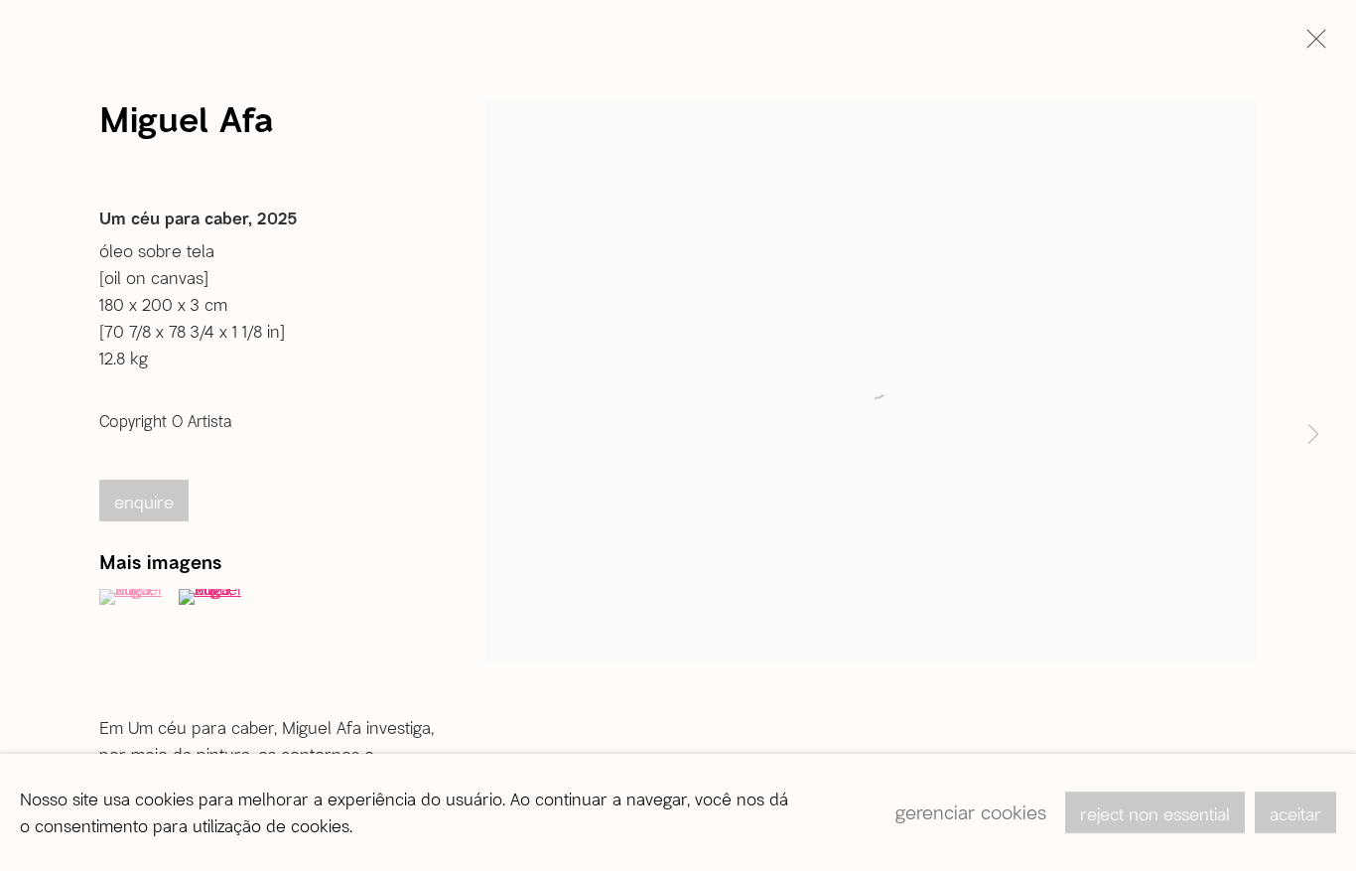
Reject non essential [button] (1155, 813)
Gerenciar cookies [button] (970, 811)
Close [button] (1311, 45)
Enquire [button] (144, 501)
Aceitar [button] (1295, 813)
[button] (136, 597)
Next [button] (1313, 436)
